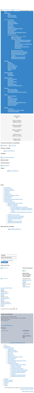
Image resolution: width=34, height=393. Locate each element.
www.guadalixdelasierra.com (7, 325)
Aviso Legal (25, 387)
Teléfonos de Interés (17, 122)
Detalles (24, 282)
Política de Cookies (29, 389)
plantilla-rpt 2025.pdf (26, 280)
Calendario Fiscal (17, 126)
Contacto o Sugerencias (17, 135)
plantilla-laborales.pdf (5, 298)
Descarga (24, 281)
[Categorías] (24, 270)
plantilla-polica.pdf (4, 293)
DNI (17, 117)
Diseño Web (24, 391)
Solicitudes (17, 131)
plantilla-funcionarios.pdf (6, 303)
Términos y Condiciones (8, 260)
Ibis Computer (30, 391)
